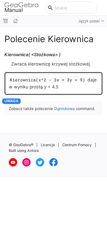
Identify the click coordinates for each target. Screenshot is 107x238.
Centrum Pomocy (77, 145)
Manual (13, 10)
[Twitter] (42, 165)
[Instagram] (29, 165)
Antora (33, 150)
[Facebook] (55, 165)
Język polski (88, 21)
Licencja (48, 145)
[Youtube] (15, 165)
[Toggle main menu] (102, 8)
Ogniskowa (64, 108)
